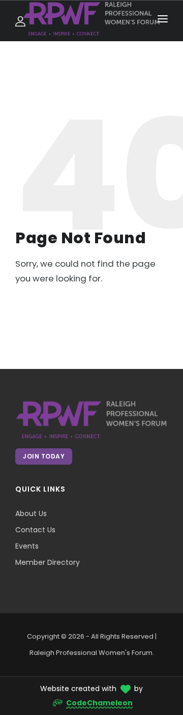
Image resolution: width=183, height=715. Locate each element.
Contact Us (35, 530)
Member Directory (47, 562)
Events (27, 546)
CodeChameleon (99, 703)
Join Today (44, 456)
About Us (31, 513)
